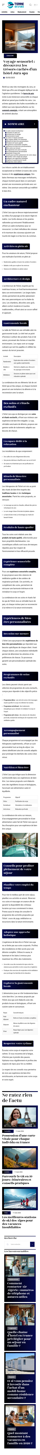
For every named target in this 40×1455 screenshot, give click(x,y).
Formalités (7, 1131)
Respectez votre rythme (14, 162)
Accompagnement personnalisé (17, 151)
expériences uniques (22, 174)
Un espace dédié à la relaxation (17, 139)
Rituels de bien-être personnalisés (17, 141)
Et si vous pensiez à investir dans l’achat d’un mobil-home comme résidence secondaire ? (20, 1389)
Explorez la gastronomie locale (16, 160)
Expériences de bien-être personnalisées (18, 146)
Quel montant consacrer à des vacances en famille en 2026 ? (19, 1438)
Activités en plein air (13, 132)
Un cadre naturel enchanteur (14, 131)
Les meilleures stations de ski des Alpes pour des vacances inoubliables (19, 1222)
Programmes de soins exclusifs (17, 150)
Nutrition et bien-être (13, 153)
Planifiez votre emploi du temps (17, 157)
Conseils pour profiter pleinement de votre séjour (20, 155)
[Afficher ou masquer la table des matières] (29, 124)
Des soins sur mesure (13, 148)
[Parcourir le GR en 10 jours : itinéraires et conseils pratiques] (20, 1158)
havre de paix (28, 93)
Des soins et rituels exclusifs (14, 138)
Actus (6, 1213)
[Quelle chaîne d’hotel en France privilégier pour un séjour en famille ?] (20, 1314)
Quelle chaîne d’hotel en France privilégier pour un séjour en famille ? (20, 1339)
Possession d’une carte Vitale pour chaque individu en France (18, 1139)
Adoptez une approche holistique (17, 158)
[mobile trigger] (4, 5)
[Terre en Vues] (15, 5)
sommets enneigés (9, 110)
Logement (12, 1328)
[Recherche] (30, 5)
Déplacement (13, 1279)
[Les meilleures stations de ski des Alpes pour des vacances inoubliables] (20, 1198)
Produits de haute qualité (15, 143)
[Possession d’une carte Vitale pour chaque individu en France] (20, 1117)
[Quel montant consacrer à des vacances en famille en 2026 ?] (20, 1415)
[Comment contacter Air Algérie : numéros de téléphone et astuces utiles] (20, 1266)
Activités (6, 1172)
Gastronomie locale (13, 136)
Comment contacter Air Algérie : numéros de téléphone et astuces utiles (20, 1290)
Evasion (10, 55)
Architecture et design (14, 134)
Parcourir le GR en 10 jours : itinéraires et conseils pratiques (17, 1179)
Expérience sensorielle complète (17, 144)
